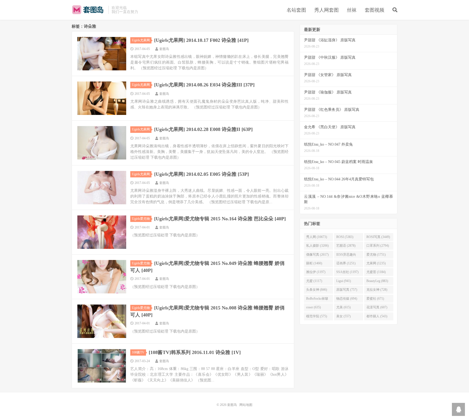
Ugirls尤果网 (141, 40)
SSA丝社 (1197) (347, 272)
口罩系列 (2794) (377, 245)
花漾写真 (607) (376, 307)
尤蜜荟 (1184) (376, 272)
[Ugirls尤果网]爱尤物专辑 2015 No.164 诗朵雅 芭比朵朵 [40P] (220, 218)
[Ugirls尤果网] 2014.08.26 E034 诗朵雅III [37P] (204, 84)
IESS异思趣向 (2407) (346, 256)
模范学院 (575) (316, 316)
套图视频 (374, 10)
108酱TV (138, 352)
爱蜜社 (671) (375, 298)
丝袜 (352, 10)
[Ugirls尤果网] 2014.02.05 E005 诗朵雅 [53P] (201, 174)
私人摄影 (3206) (317, 245)
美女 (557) (343, 316)
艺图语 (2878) (346, 245)
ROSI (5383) (344, 237)
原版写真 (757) (346, 290)
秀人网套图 (326, 10)
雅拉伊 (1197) (315, 272)
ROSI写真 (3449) (378, 237)
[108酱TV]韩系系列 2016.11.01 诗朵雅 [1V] (195, 352)
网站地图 (245, 405)
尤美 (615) (343, 307)
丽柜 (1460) (314, 263)
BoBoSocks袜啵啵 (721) (317, 300)
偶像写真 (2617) (317, 254)
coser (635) (313, 307)
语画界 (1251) (346, 263)
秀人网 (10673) (316, 237)
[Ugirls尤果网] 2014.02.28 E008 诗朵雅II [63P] (203, 129)
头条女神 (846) (316, 290)
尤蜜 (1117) (314, 281)
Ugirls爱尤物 (141, 219)
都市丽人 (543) (376, 316)
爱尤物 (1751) (376, 254)
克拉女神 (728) (376, 290)
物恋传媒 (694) (346, 298)
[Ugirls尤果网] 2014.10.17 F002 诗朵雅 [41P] (201, 40)
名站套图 (296, 10)
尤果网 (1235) (376, 263)
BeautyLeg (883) (377, 281)
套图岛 (89, 9)
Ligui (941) (343, 281)
